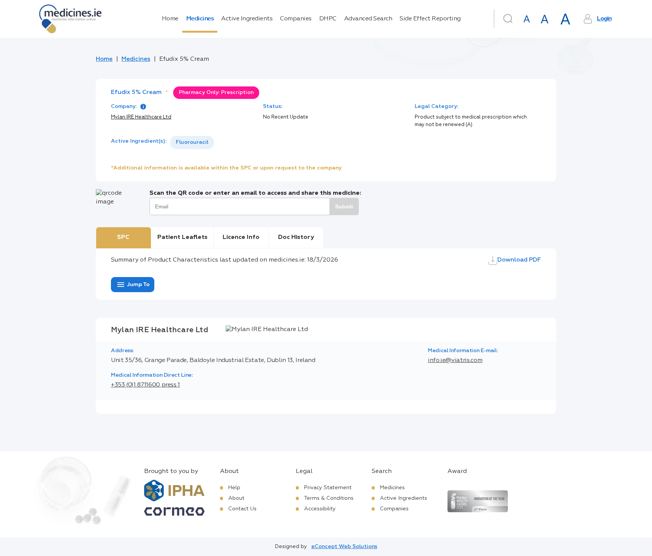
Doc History (296, 237)
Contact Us (242, 508)
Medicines (200, 19)
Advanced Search (368, 19)
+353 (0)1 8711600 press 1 (145, 385)
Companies (296, 19)
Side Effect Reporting (430, 19)
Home (170, 19)
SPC (123, 237)
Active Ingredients (246, 19)
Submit (344, 206)
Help (234, 487)
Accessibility (320, 508)
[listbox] (192, 142)
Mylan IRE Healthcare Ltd (141, 117)
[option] (192, 142)
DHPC (328, 19)
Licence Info (241, 237)
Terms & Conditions (329, 498)
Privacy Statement (328, 487)
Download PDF (519, 260)
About (236, 498)
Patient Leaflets (182, 237)
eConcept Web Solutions (344, 546)
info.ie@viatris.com (455, 360)
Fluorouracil (192, 142)
